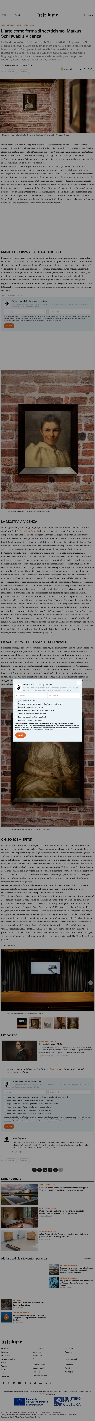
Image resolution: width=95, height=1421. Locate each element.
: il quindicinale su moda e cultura (32, 714)
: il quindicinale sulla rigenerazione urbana (36, 710)
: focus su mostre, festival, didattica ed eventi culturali (40, 704)
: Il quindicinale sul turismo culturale (32, 717)
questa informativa (61, 728)
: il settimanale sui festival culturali (32, 720)
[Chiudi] (79, 683)
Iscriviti (20, 735)
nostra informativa (47, 726)
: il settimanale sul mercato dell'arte (33, 707)
